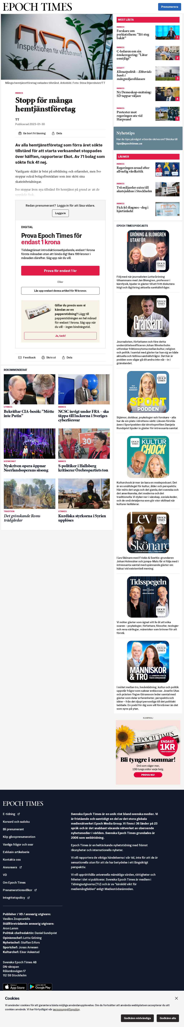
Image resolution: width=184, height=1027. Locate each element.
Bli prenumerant (13, 829)
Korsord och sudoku (16, 821)
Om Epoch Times (14, 882)
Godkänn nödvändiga (137, 1018)
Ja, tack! (60, 335)
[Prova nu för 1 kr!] (148, 752)
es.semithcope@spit (129, 143)
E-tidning (9, 814)
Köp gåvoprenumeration (19, 837)
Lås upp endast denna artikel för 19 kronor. (60, 290)
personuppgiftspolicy (66, 1009)
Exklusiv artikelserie (16, 852)
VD (5, 875)
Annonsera (10, 867)
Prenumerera (169, 6)
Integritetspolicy (14, 897)
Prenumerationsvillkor (17, 890)
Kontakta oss (12, 859)
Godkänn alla (168, 1018)
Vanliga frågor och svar (18, 844)
